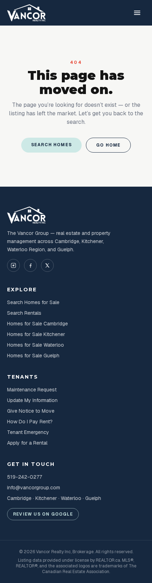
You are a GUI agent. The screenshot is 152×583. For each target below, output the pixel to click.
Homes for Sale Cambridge (37, 323)
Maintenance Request (32, 389)
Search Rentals (24, 313)
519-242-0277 (24, 477)
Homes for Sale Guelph (33, 355)
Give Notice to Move (30, 411)
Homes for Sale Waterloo (35, 345)
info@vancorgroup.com (33, 487)
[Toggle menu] (137, 13)
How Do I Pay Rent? (30, 421)
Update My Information (32, 400)
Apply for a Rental (27, 443)
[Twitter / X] (47, 265)
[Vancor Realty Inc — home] (26, 12)
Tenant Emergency (28, 432)
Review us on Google (43, 514)
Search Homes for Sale (33, 302)
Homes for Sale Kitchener (36, 334)
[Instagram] (13, 265)
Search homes (51, 145)
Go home (108, 145)
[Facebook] (30, 265)
